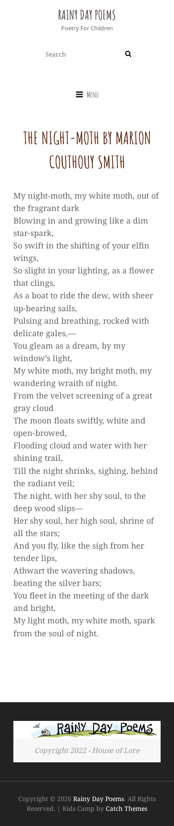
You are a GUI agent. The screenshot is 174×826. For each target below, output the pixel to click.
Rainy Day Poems (87, 15)
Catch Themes (126, 808)
